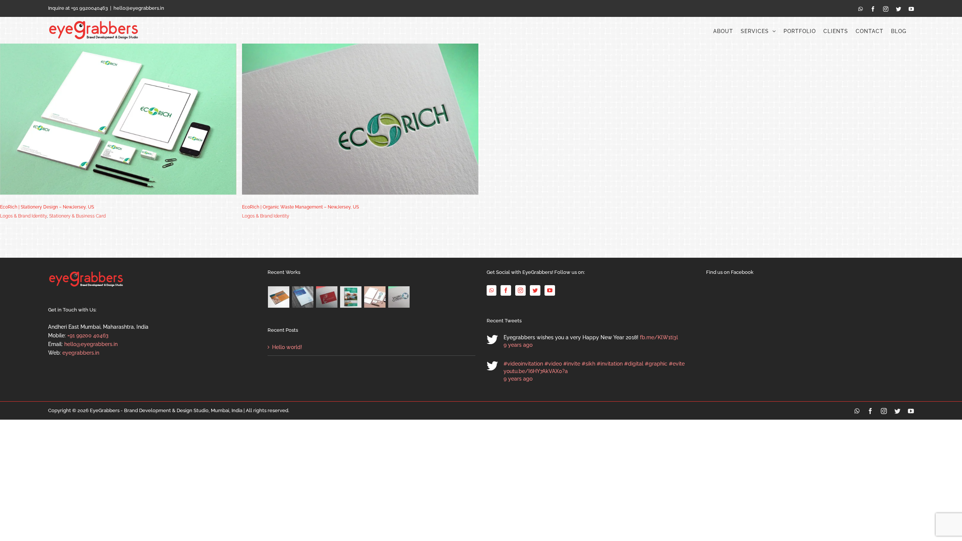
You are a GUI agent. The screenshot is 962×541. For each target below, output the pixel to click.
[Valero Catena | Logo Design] (399, 297)
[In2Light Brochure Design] (279, 297)
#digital (633, 364)
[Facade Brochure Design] (303, 297)
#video (553, 364)
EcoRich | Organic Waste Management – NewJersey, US (300, 207)
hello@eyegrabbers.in (138, 8)
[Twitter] (535, 290)
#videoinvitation (523, 364)
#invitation (610, 364)
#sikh (588, 364)
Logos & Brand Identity (23, 216)
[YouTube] (550, 290)
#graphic (656, 364)
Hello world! (287, 347)
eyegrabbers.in (80, 353)
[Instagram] (520, 290)
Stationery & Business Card (77, 216)
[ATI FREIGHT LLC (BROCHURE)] (351, 297)
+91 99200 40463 (88, 335)
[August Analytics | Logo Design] (327, 297)
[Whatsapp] (491, 290)
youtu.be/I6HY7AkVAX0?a (536, 371)
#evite (677, 364)
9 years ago (518, 345)
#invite (571, 364)
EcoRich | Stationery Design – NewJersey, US (47, 207)
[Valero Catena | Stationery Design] (375, 297)
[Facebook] (506, 290)
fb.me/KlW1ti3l (659, 337)
